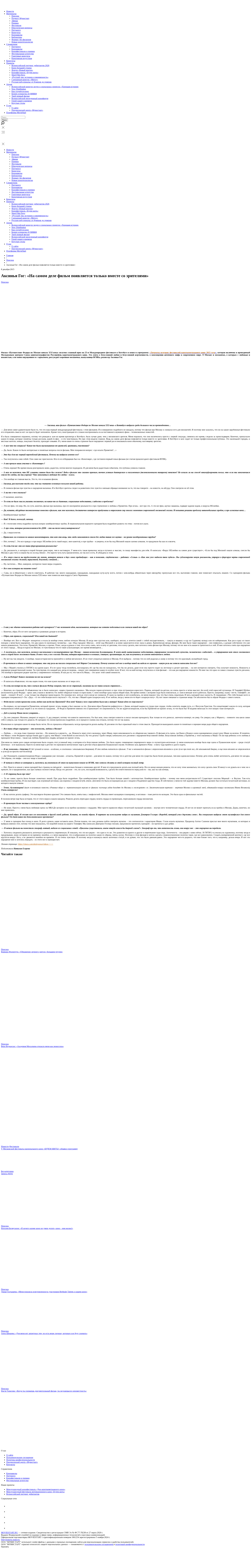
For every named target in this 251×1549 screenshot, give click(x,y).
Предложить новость (10, 1540)
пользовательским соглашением (99, 1544)
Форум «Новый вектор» (22, 70)
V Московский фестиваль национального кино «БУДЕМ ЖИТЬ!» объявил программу (39, 1149)
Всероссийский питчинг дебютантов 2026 (30, 65)
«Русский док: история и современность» (30, 77)
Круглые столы (18, 103)
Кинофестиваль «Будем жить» (25, 72)
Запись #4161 (7, 1174)
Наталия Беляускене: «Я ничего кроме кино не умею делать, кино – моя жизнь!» (37, 1228)
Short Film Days (18, 75)
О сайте (15, 108)
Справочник (11, 44)
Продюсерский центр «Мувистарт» (27, 110)
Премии (15, 23)
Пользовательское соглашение (19, 1457)
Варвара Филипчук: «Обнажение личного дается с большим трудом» (32, 952)
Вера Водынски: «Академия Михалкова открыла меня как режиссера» (32, 1046)
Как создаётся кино (20, 91)
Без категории (7, 1171)
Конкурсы (16, 32)
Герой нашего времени (22, 101)
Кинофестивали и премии (23, 51)
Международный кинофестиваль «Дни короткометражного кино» (35, 1489)
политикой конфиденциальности (130, 1544)
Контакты (10, 1464)
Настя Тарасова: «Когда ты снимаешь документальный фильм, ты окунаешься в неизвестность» (44, 1391)
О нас (8, 105)
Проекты (10, 63)
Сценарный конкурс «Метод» (25, 80)
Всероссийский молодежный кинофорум (30, 98)
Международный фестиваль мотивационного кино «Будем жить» (35, 1492)
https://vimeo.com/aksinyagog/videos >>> (35, 844)
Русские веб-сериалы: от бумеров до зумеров (32, 82)
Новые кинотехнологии (22, 42)
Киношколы (17, 35)
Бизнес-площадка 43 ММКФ (24, 94)
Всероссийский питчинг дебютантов (22, 1494)
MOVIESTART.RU (9, 1532)
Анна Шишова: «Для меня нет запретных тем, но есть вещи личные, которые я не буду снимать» (44, 1333)
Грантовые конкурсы (21, 56)
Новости (10, 11)
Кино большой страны (22, 68)
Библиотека (17, 37)
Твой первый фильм (21, 96)
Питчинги (16, 30)
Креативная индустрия (22, 58)
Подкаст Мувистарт (20, 18)
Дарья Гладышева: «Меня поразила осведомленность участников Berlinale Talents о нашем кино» (44, 1292)
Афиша (15, 21)
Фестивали (16, 25)
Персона (15, 16)
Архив (9, 84)
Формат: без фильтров (21, 39)
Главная (9, 255)
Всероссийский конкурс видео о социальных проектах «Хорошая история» (45, 87)
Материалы (11, 14)
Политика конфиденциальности (20, 1460)
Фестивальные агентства (23, 54)
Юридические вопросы (22, 28)
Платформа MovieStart (16, 112)
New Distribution (19, 89)
